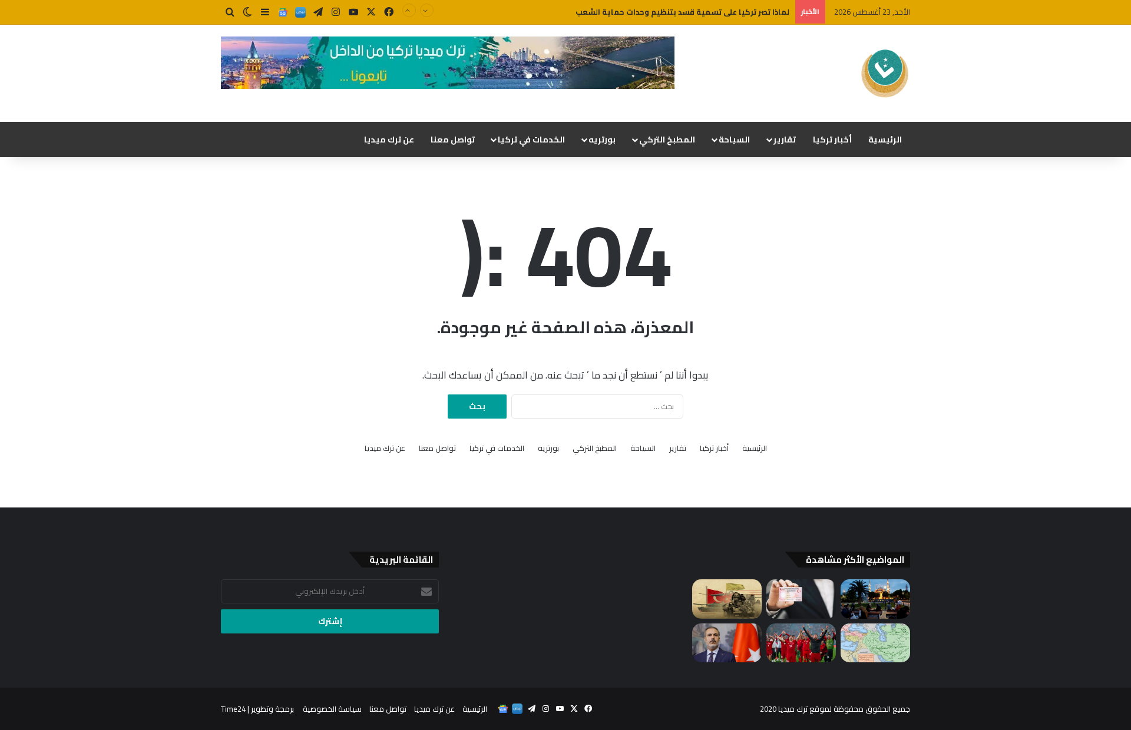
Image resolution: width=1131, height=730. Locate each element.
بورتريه (602, 139)
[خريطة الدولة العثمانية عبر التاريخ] (875, 643)
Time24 (233, 709)
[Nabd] (300, 12)
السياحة (734, 139)
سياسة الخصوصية (332, 709)
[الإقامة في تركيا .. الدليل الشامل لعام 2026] (801, 599)
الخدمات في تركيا (531, 139)
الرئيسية (885, 139)
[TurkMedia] (885, 73)
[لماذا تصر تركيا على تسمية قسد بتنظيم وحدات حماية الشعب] (727, 599)
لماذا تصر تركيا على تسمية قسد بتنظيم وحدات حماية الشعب (682, 12)
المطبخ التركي (667, 139)
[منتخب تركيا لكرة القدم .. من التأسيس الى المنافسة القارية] (801, 643)
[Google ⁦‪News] (283, 12)
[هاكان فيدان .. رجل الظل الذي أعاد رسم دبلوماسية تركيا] (727, 643)
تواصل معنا (453, 139)
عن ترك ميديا (389, 139)
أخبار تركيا (832, 139)
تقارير (784, 139)
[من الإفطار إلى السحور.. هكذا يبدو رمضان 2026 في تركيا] (875, 599)
